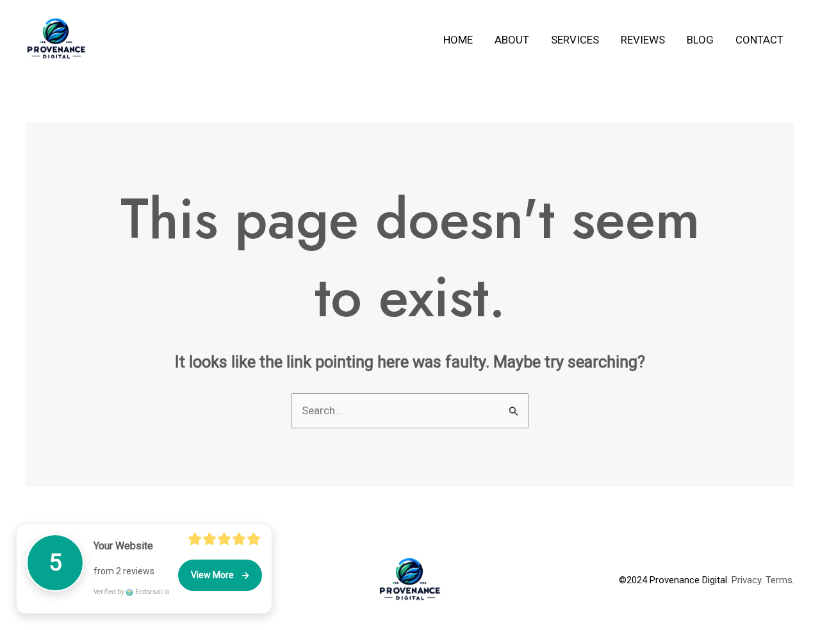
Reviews (643, 39)
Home (458, 39)
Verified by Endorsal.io (131, 591)
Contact (759, 39)
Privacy (746, 580)
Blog (700, 39)
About (512, 39)
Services (575, 39)
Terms (779, 580)
